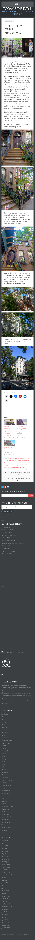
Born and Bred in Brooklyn (9, 535)
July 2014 (4, 880)
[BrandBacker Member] (6, 667)
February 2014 (5, 893)
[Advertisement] (15, 571)
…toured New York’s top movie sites (9, 449)
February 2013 (5, 925)
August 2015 (5, 846)
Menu (18, 4)
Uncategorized (6, 814)
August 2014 (5, 877)
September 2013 (6, 906)
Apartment (18, 460)
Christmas (4, 732)
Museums (4, 772)
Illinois (3, 761)
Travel (3, 812)
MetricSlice (26, 934)
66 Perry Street (11, 460)
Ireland (3, 764)
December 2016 (6, 840)
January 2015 (5, 864)
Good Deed (4, 756)
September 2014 (6, 875)
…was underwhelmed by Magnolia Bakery (17, 478)
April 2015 (4, 856)
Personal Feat (5, 793)
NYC (24, 465)
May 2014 (4, 885)
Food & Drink (5, 748)
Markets (4, 769)
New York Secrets (19, 458)
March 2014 (5, 891)
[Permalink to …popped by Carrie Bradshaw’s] (17, 48)
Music (3, 775)
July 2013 (4, 912)
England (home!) (6, 740)
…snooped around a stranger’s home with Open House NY (9, 430)
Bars (2, 719)
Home (9, 465)
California (4, 730)
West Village (23, 467)
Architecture (5, 714)
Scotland (4, 801)
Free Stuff (11, 458)
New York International (8, 551)
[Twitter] (2, 487)
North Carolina (6, 785)
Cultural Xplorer (6, 554)
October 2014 (5, 872)
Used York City (5, 527)
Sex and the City (15, 467)
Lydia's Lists (5, 767)
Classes (3, 735)
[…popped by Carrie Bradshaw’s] (28, 469)
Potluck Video (5, 548)
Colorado (4, 738)
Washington (5, 819)
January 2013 (5, 928)
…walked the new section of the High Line (18, 473)
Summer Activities (7, 806)
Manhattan (14, 465)
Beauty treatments (7, 722)
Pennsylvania (5, 790)
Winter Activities (6, 827)
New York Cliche (6, 532)
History (3, 759)
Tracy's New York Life (8, 540)
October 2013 (5, 904)
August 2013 (5, 909)
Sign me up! (8, 511)
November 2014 (6, 870)
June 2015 (4, 851)
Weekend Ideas (6, 825)
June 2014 (4, 883)
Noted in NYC (5, 538)
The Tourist (27, 458)
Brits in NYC (5, 727)
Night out (4, 783)
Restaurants (5, 796)
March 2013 (5, 922)
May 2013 (4, 917)
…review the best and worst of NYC (19, 693)
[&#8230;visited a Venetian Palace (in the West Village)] (22, 422)
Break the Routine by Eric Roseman (12, 543)
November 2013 (6, 901)
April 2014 (4, 888)
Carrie (23, 460)
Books (3, 724)
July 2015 (4, 848)
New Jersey (4, 777)
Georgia (3, 753)
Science (3, 798)
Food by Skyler (5, 546)
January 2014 (5, 896)
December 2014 (6, 867)
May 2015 (4, 854)
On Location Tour (15, 85)
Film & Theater (6, 743)
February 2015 (5, 862)
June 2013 (4, 914)
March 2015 (5, 859)
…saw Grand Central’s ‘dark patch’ (17, 685)
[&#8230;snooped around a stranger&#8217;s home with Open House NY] (9, 422)
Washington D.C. (6, 822)
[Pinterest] (5, 487)
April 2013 (4, 920)
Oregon (3, 788)
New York (20, 465)
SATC (9, 467)
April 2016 (4, 843)
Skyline (3, 804)
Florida (3, 746)
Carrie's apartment (15, 462)
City (21, 462)
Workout (4, 830)
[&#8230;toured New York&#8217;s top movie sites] (9, 443)
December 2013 (6, 899)
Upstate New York (7, 817)
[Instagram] (8, 487)
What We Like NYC (7, 530)
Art (2, 717)
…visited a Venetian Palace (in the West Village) (21, 429)
